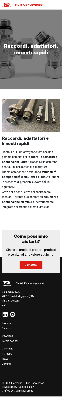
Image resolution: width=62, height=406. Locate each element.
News (5, 358)
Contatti (6, 363)
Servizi (6, 328)
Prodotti (6, 323)
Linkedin (5, 314)
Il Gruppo (7, 353)
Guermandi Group (23, 390)
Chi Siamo (7, 348)
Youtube (13, 314)
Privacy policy (9, 386)
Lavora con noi (10, 340)
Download (7, 335)
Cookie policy (26, 386)
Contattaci (31, 264)
